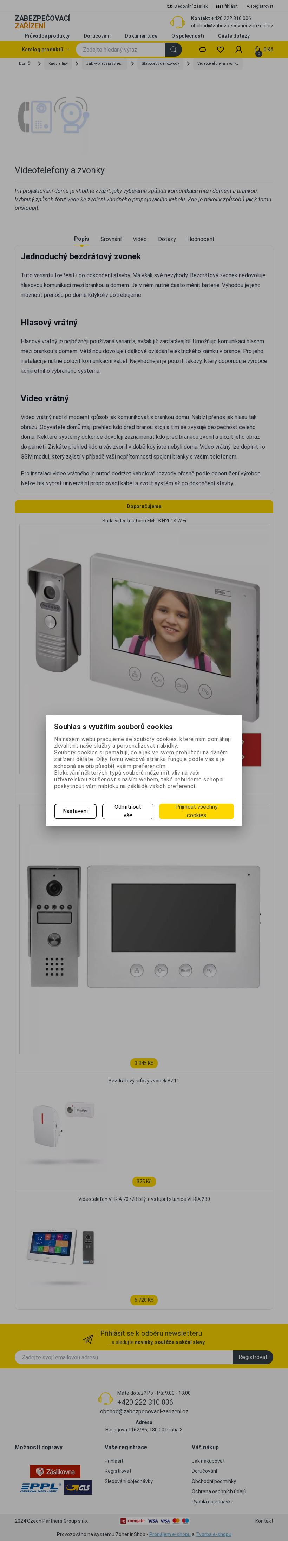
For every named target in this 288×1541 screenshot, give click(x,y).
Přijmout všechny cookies (196, 811)
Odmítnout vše (127, 811)
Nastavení (75, 811)
